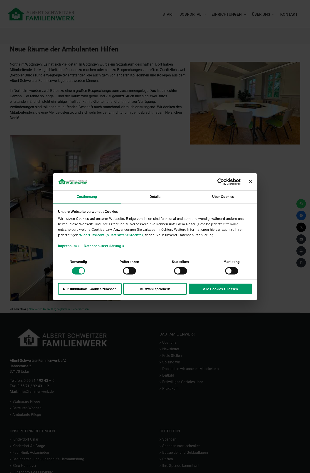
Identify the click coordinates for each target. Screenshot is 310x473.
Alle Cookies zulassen (220, 289)
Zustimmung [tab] (87, 197)
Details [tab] (155, 197)
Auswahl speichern (155, 289)
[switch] (129, 270)
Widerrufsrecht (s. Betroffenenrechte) (111, 235)
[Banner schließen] (250, 181)
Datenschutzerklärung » (104, 246)
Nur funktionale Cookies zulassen (89, 289)
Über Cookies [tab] (223, 197)
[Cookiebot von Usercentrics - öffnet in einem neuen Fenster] (221, 181)
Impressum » (69, 246)
